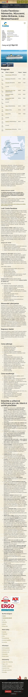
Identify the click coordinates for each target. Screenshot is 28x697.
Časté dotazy (5, 656)
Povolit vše (8, 691)
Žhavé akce (5, 626)
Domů (4, 616)
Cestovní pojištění (7, 640)
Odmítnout (13, 693)
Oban (6, 106)
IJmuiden (7, 82)
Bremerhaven (8, 75)
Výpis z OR (5, 664)
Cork (6, 113)
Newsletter (5, 654)
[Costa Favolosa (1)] (14, 56)
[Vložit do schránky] (24, 23)
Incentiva (5, 642)
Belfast (7, 109)
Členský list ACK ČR (7, 670)
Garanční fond (6, 668)
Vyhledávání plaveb (7, 618)
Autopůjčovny (6, 638)
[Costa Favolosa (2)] (4, 64)
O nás (4, 620)
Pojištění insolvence (7, 666)
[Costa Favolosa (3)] (10, 64)
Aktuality (5, 622)
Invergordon (8, 98)
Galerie (4, 624)
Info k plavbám (6, 648)
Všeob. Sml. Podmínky (8, 662)
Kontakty (5, 672)
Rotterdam (7, 78)
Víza (4, 636)
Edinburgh (7, 94)
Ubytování (5, 634)
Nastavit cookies (17, 691)
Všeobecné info (6, 650)
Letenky (4, 632)
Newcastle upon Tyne (10, 90)
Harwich (7, 121)
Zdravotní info (6, 652)
